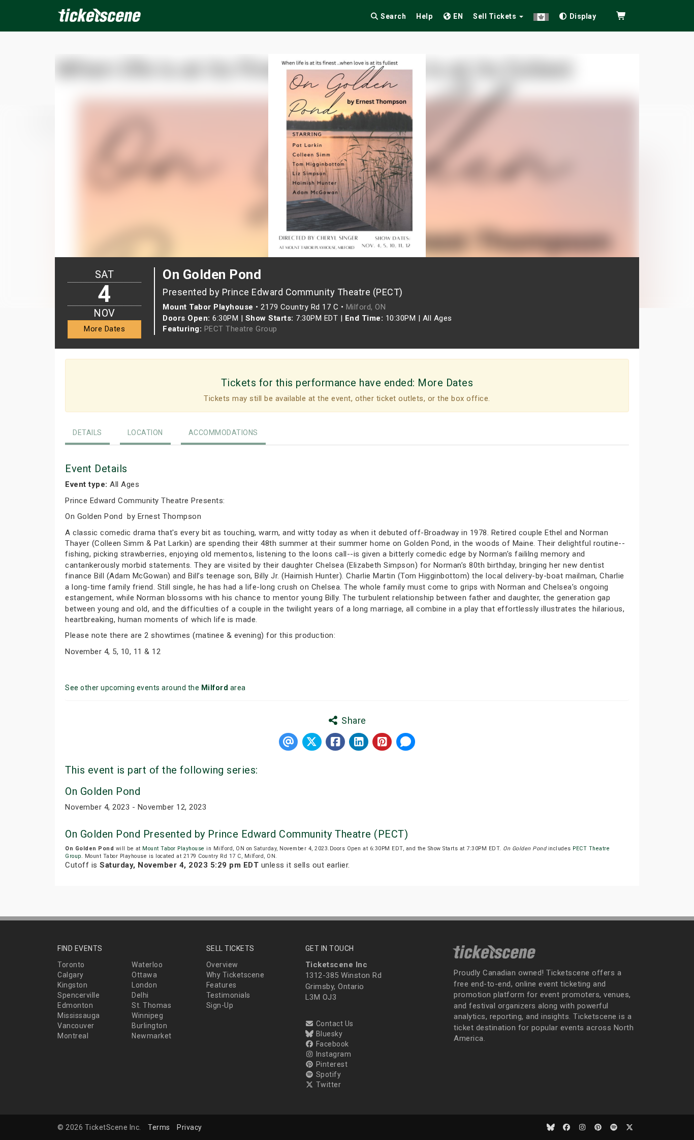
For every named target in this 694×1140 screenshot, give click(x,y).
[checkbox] (578, 14)
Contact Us (334, 1024)
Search (392, 16)
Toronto (71, 965)
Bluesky (328, 1034)
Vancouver (75, 1026)
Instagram (332, 1054)
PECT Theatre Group (240, 328)
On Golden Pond (102, 791)
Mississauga (78, 1015)
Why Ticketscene (235, 975)
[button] (541, 14)
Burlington (149, 1026)
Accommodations (223, 432)
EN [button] (457, 16)
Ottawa (144, 975)
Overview (222, 965)
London (144, 985)
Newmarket (152, 1036)
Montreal (72, 1036)
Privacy (189, 1127)
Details (87, 432)
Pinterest (331, 1064)
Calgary (70, 975)
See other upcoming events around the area (155, 688)
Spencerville (78, 995)
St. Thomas (151, 1005)
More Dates (104, 328)
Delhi (140, 995)
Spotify (327, 1074)
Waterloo (147, 965)
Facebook (331, 1044)
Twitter (327, 1085)
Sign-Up (220, 1005)
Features (221, 985)
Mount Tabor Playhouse (173, 848)
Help (424, 16)
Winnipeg (147, 1015)
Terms (159, 1127)
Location (145, 432)
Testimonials (228, 995)
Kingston (72, 985)
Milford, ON (366, 307)
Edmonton (75, 1005)
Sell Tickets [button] (495, 16)
